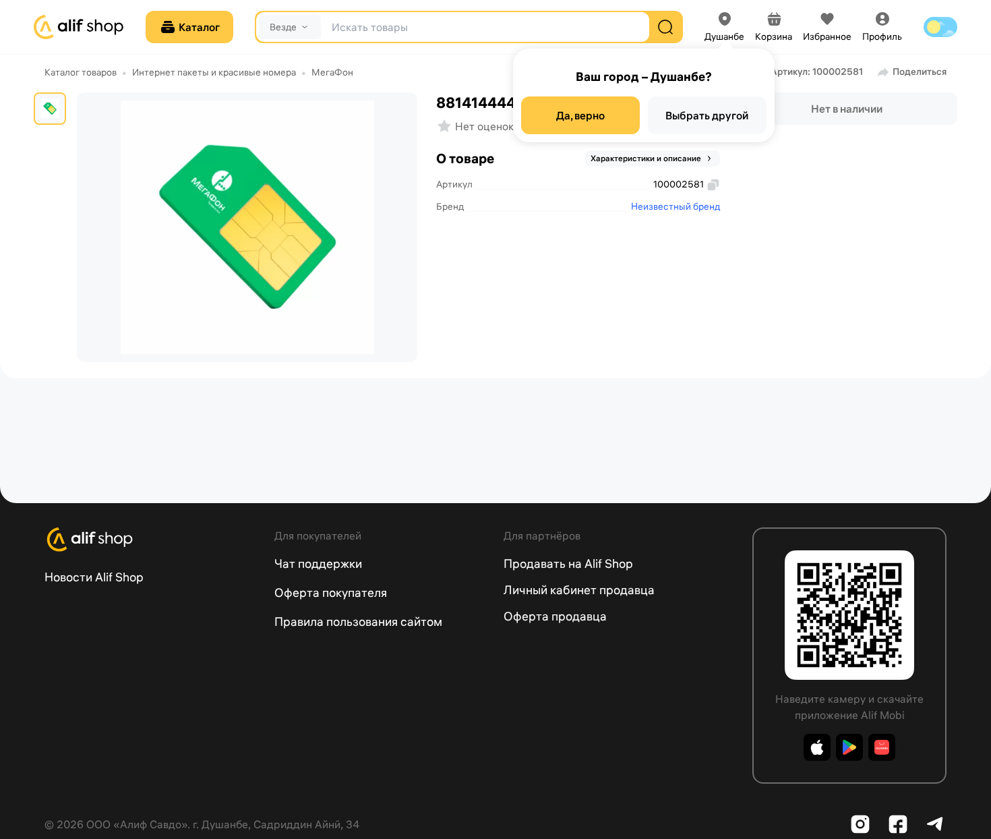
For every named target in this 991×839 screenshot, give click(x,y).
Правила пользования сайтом (358, 621)
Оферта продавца (555, 616)
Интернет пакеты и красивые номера (214, 72)
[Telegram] (936, 824)
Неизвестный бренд (675, 206)
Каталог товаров (80, 72)
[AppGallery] (881, 747)
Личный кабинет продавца (579, 590)
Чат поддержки (318, 563)
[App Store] (817, 747)
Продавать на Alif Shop (568, 563)
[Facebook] (898, 824)
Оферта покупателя (330, 592)
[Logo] (151, 539)
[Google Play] (849, 747)
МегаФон (332, 72)
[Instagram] (860, 824)
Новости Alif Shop (94, 577)
